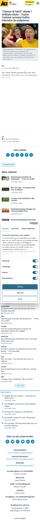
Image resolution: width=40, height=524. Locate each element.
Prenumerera (30, 2)
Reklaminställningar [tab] (28, 228)
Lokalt (3, 367)
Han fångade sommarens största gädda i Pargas (20, 406)
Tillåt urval (20, 293)
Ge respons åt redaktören (11, 139)
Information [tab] (15, 228)
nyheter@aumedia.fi (26, 465)
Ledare (4, 326)
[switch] (35, 266)
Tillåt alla (20, 287)
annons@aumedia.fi (26, 459)
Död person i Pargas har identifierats (18, 413)
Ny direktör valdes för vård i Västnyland (19, 419)
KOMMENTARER (8, 165)
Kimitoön (4, 337)
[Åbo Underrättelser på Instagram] (18, 441)
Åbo (2, 316)
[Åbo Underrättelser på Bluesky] (12, 441)
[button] (30, 4)
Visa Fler (20, 386)
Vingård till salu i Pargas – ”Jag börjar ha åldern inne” (20, 398)
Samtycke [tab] (5, 228)
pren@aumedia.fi (26, 453)
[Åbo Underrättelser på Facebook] (7, 441)
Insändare (5, 306)
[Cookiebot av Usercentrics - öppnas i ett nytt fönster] (30, 223)
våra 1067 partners (13, 238)
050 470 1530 (12, 465)
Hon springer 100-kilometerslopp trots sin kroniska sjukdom (20, 425)
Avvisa (20, 299)
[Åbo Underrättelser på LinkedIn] (28, 441)
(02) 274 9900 (13, 453)
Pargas (4, 347)
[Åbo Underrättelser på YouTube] (23, 441)
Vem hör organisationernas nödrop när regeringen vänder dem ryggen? (16, 331)
